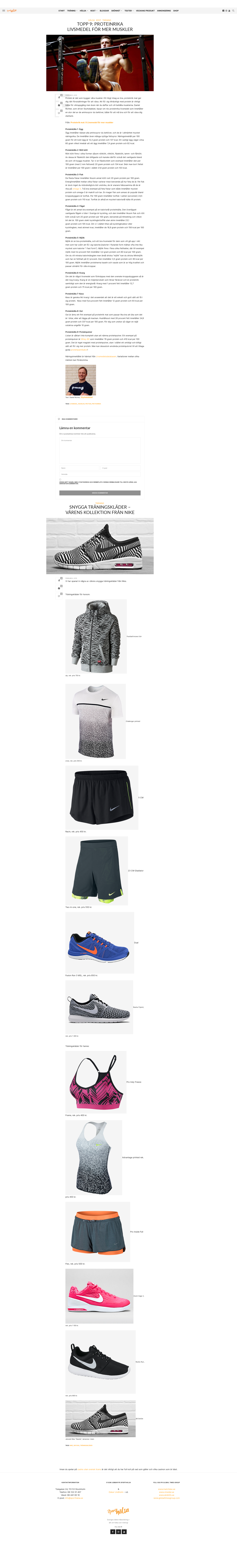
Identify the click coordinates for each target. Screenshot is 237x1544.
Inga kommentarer (70, 419)
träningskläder (86, 1445)
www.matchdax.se (166, 1489)
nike (71, 1445)
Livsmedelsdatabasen (106, 356)
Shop (176, 11)
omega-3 (76, 188)
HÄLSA (83, 11)
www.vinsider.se (166, 1492)
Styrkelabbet (87, 397)
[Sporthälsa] (12, 11)
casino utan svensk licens (89, 1469)
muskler (81, 404)
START (62, 11)
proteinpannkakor (79, 349)
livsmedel (73, 404)
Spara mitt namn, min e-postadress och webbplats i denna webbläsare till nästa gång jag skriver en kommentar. (98, 482)
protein (88, 404)
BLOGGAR (104, 11)
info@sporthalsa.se (74, 1498)
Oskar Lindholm (116, 1492)
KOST (93, 11)
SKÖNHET (115, 11)
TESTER (128, 11)
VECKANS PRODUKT (145, 11)
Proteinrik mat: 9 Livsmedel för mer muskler (92, 122)
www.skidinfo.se (166, 1495)
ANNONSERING (164, 11)
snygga (76, 1445)
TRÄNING (71, 11)
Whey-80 (85, 339)
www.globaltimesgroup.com (167, 1498)
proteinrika (96, 404)
